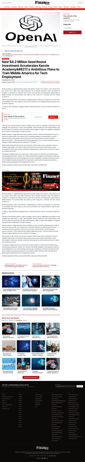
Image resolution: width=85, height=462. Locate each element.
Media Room (37, 404)
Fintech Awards (55, 418)
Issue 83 (20, 398)
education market (15, 125)
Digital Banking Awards (56, 438)
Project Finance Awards (73, 402)
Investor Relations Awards (73, 394)
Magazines (66, 6)
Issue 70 (20, 424)
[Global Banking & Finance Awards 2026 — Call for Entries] (31, 181)
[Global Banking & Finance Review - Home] (42, 3)
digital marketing (12, 142)
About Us (3, 394)
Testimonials (37, 402)
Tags (55, 455)
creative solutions (34, 154)
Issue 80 (20, 404)
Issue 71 (20, 422)
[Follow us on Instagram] (40, 458)
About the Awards (38, 394)
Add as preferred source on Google (51, 82)
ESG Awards (54, 424)
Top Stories (7, 6)
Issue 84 (20, 396)
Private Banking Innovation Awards (75, 436)
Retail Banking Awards (72, 438)
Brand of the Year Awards (57, 396)
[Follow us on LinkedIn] (45, 458)
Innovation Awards (55, 428)
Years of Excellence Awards (73, 418)
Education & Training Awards (57, 420)
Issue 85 (20, 394)
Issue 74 (20, 416)
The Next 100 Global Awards (73, 412)
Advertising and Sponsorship (7, 396)
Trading (50, 6)
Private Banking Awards (72, 434)
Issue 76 (20, 412)
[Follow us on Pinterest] (37, 458)
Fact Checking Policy (72, 430)
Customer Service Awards (57, 406)
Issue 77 (20, 410)
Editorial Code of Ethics (72, 426)
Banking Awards (55, 434)
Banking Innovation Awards (57, 436)
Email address (58, 384)
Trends (79, 6)
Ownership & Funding (72, 422)
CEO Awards (54, 404)
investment (27, 91)
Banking (31, 6)
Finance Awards (55, 440)
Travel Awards (71, 416)
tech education (36, 93)
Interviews (14, 6)
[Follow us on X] (47, 458)
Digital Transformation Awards (57, 416)
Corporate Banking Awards (57, 414)
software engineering (31, 140)
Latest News (4, 402)
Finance (26, 6)
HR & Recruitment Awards (73, 408)
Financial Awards (71, 432)
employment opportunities (51, 93)
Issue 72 (20, 420)
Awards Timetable (38, 396)
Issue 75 (20, 414)
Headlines (73, 6)
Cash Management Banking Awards (58, 400)
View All (20, 426)
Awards (60, 6)
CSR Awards (54, 408)
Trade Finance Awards (72, 410)
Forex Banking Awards (56, 426)
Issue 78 (20, 408)
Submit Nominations (39, 400)
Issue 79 (20, 406)
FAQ (36, 406)
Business (20, 6)
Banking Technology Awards (57, 402)
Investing (44, 6)
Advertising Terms (5, 408)
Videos (55, 6)
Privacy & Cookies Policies (7, 404)
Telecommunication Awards (73, 406)
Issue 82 (20, 400)
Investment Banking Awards (57, 432)
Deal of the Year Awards (56, 410)
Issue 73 (20, 418)
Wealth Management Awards (73, 414)
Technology (38, 6)
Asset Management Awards (57, 394)
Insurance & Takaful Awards (57, 430)
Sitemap (51, 455)
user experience (24, 142)
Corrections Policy (71, 424)
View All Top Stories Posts (31, 377)
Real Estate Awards (72, 400)
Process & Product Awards (73, 404)
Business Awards (55, 398)
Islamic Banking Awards (72, 398)
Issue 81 (20, 402)
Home (3, 53)
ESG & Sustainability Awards (57, 422)
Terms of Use (4, 406)
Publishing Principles (72, 420)
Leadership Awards (72, 396)
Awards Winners (38, 398)
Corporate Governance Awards (58, 412)
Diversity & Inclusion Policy (73, 428)
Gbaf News (12, 80)
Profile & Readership (6, 398)
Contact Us (4, 400)
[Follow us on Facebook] (42, 458)
